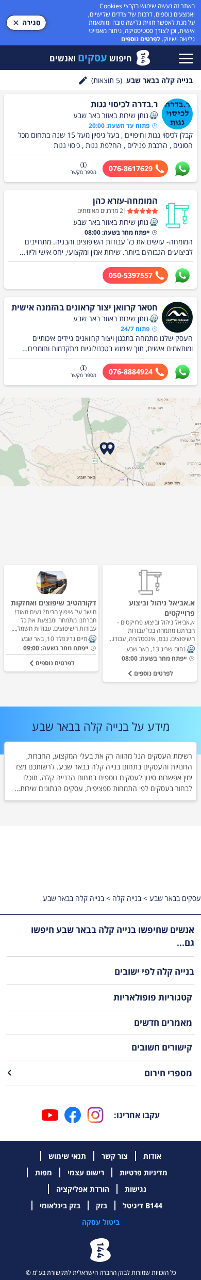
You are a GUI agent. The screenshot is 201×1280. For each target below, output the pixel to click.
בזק (101, 1205)
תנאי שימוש (67, 1156)
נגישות (135, 1189)
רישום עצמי (86, 1172)
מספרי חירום (168, 1073)
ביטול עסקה (101, 1222)
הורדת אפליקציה (82, 1189)
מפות (43, 1172)
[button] (153, 115)
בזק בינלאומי (60, 1205)
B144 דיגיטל (142, 1205)
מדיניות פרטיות (143, 1172)
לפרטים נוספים (140, 39)
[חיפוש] (83, 80)
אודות (152, 1156)
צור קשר (115, 1156)
